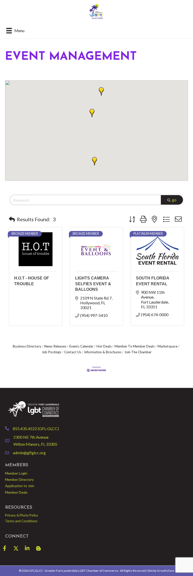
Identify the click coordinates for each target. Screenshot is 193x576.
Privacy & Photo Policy (21, 515)
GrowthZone (165, 570)
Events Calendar (81, 346)
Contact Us (72, 352)
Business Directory (27, 346)
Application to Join (19, 486)
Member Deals (16, 492)
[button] (101, 91)
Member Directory (19, 479)
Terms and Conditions (21, 521)
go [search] (174, 199)
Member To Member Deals (135, 346)
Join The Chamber (138, 352)
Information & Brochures (102, 352)
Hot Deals (104, 346)
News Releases (55, 346)
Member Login (16, 473)
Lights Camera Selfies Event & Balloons (93, 284)
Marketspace (167, 346)
